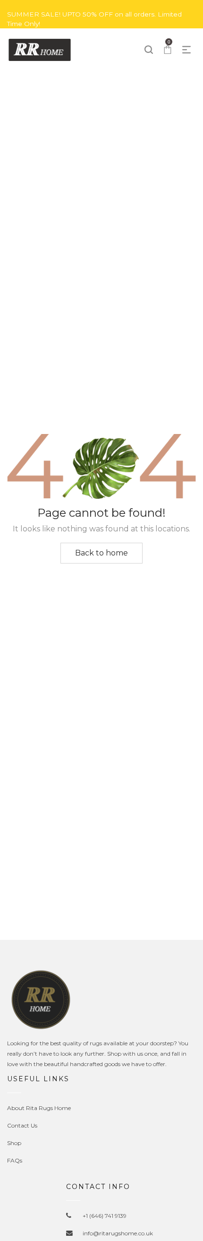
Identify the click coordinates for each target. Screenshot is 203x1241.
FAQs (14, 1160)
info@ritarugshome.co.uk (118, 1233)
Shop (14, 1142)
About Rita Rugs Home (39, 1107)
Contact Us (22, 1125)
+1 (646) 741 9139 (105, 1215)
